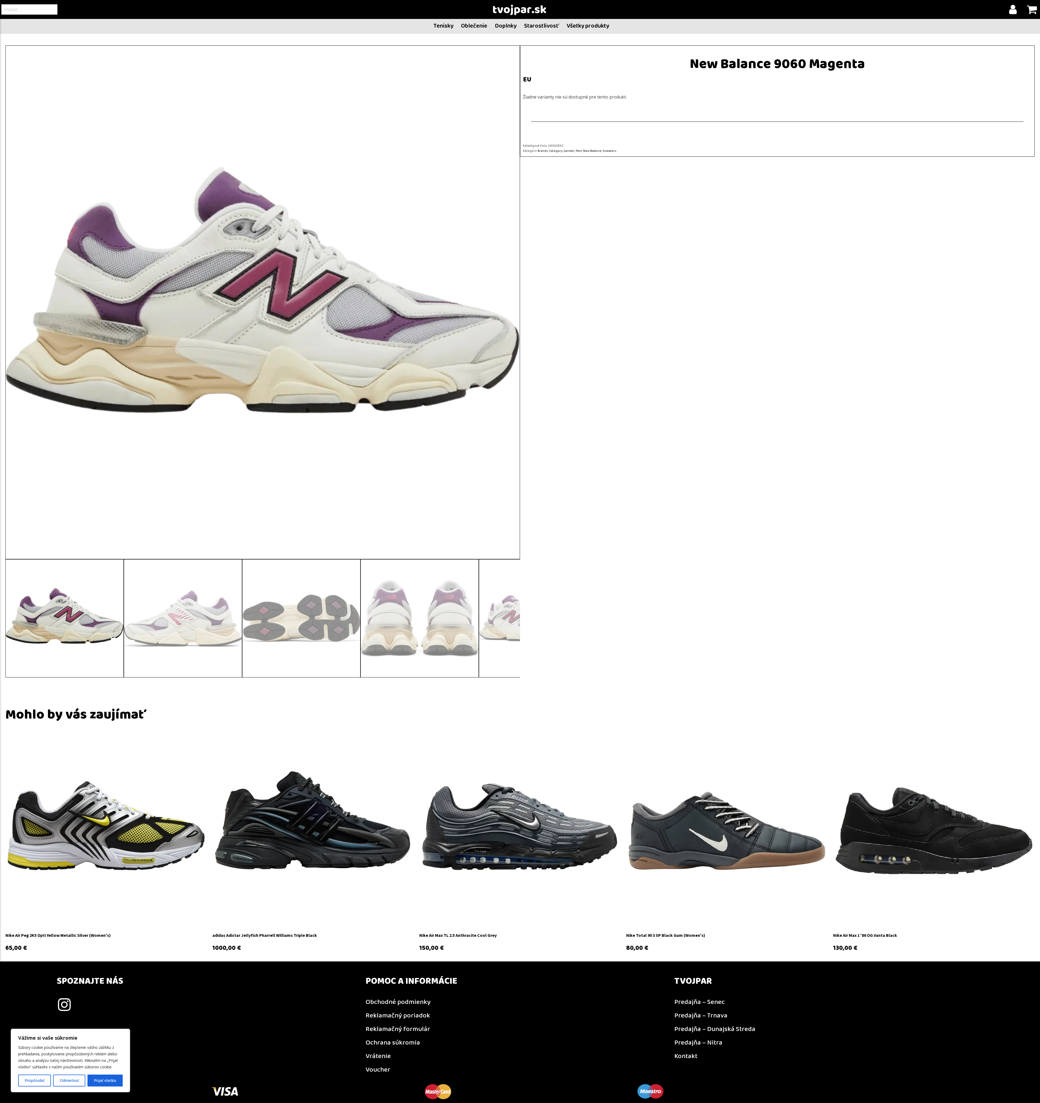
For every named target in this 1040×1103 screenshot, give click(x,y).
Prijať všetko (105, 1080)
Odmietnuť (69, 1080)
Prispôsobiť (34, 1080)
